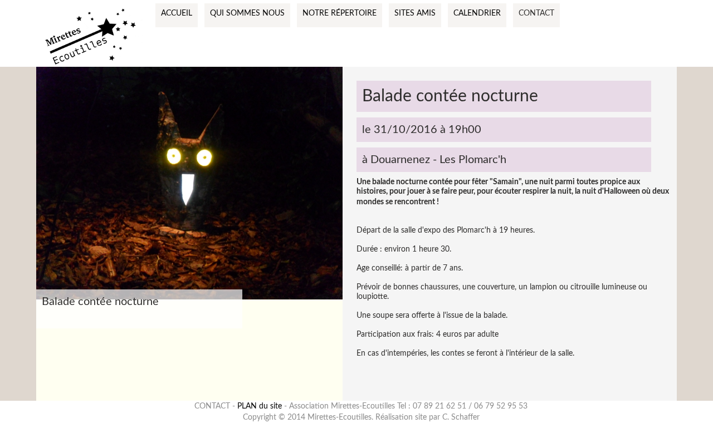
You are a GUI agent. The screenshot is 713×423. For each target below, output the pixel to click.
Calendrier (477, 13)
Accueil (176, 13)
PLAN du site (259, 406)
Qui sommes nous (247, 13)
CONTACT (536, 13)
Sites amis (415, 13)
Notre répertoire (339, 13)
